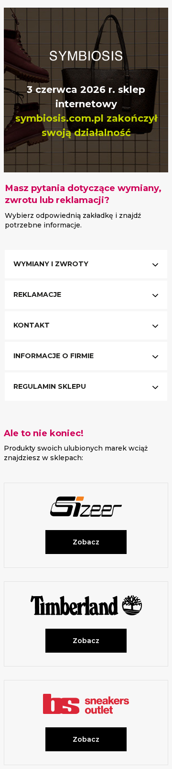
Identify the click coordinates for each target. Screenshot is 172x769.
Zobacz (86, 542)
